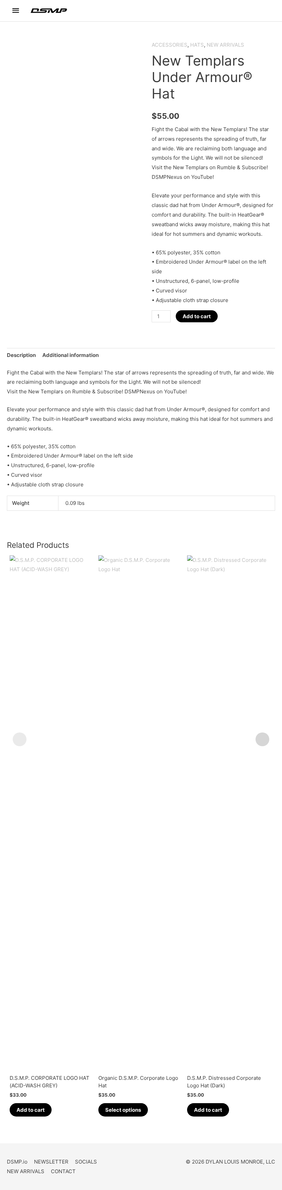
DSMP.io (17, 1161)
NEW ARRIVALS (225, 45)
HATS (197, 45)
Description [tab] (21, 355)
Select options (123, 1110)
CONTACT (63, 1171)
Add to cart (197, 316)
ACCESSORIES (169, 45)
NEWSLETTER (51, 1161)
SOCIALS (86, 1161)
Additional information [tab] (70, 355)
